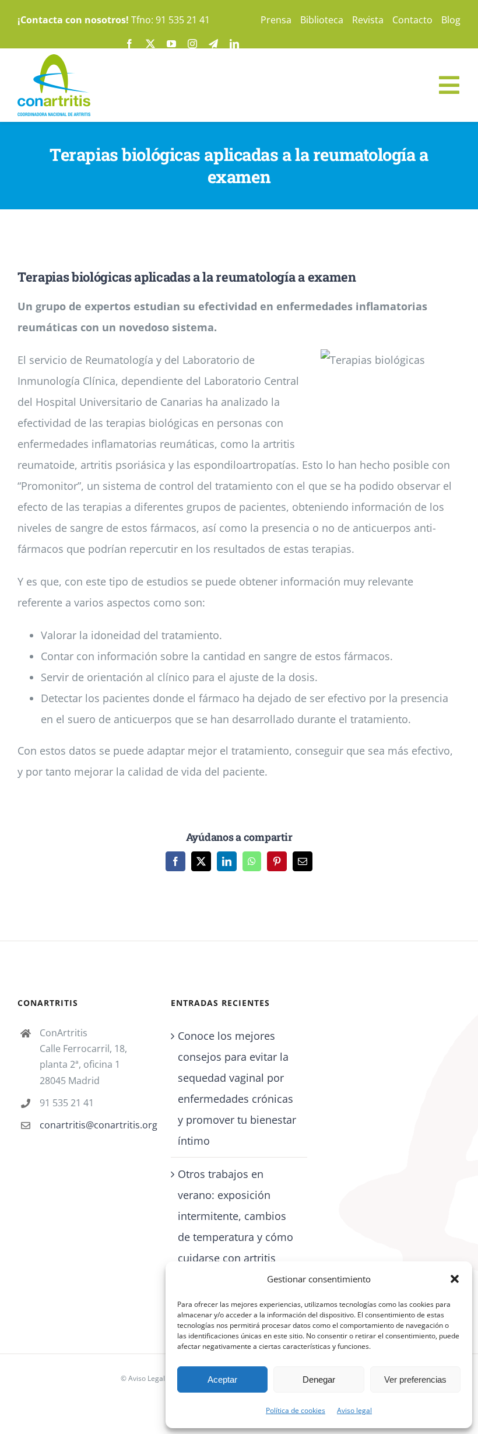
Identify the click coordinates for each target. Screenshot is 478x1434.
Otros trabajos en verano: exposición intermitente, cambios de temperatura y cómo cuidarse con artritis (235, 1216)
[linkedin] (234, 43)
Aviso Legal (146, 1378)
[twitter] (150, 43)
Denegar (319, 1379)
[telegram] (213, 43)
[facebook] (129, 43)
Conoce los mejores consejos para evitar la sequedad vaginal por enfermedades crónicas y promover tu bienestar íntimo (237, 1088)
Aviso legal (354, 1410)
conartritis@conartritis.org (96, 1125)
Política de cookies (295, 1410)
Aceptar (222, 1379)
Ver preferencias (415, 1379)
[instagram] (192, 43)
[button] (455, 1279)
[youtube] (171, 43)
